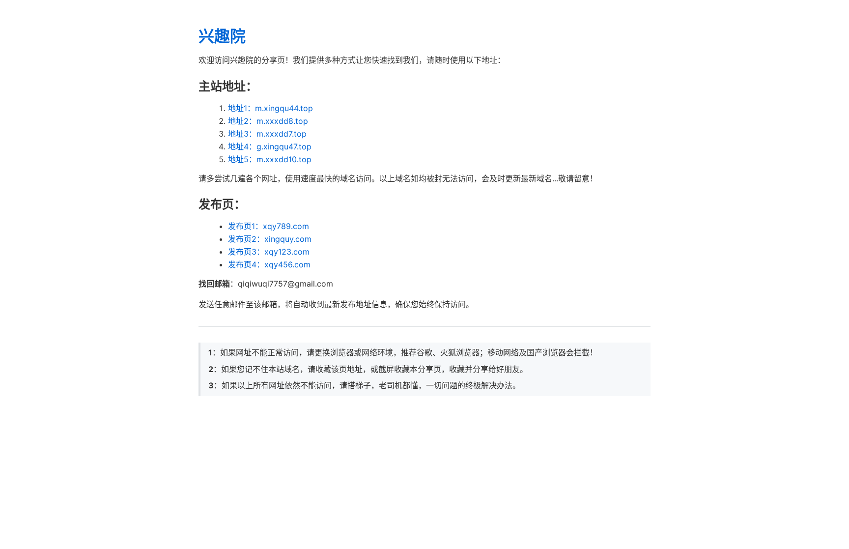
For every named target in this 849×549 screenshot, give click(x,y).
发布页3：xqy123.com (269, 252)
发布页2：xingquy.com (269, 239)
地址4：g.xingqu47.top (269, 146)
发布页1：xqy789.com (268, 226)
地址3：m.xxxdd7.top (267, 134)
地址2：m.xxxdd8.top (268, 121)
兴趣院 (222, 36)
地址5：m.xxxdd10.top (269, 159)
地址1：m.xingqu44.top (270, 108)
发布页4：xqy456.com (269, 264)
